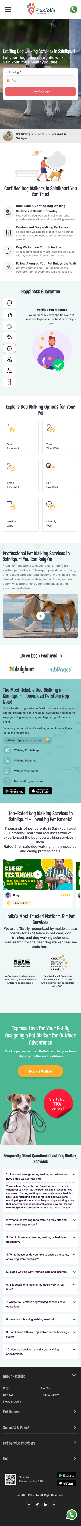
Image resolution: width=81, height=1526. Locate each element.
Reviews (8, 1394)
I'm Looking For (14, 72)
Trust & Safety (50, 1394)
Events (45, 1388)
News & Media (12, 1401)
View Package (41, 91)
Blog (6, 1388)
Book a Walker (40, 1071)
